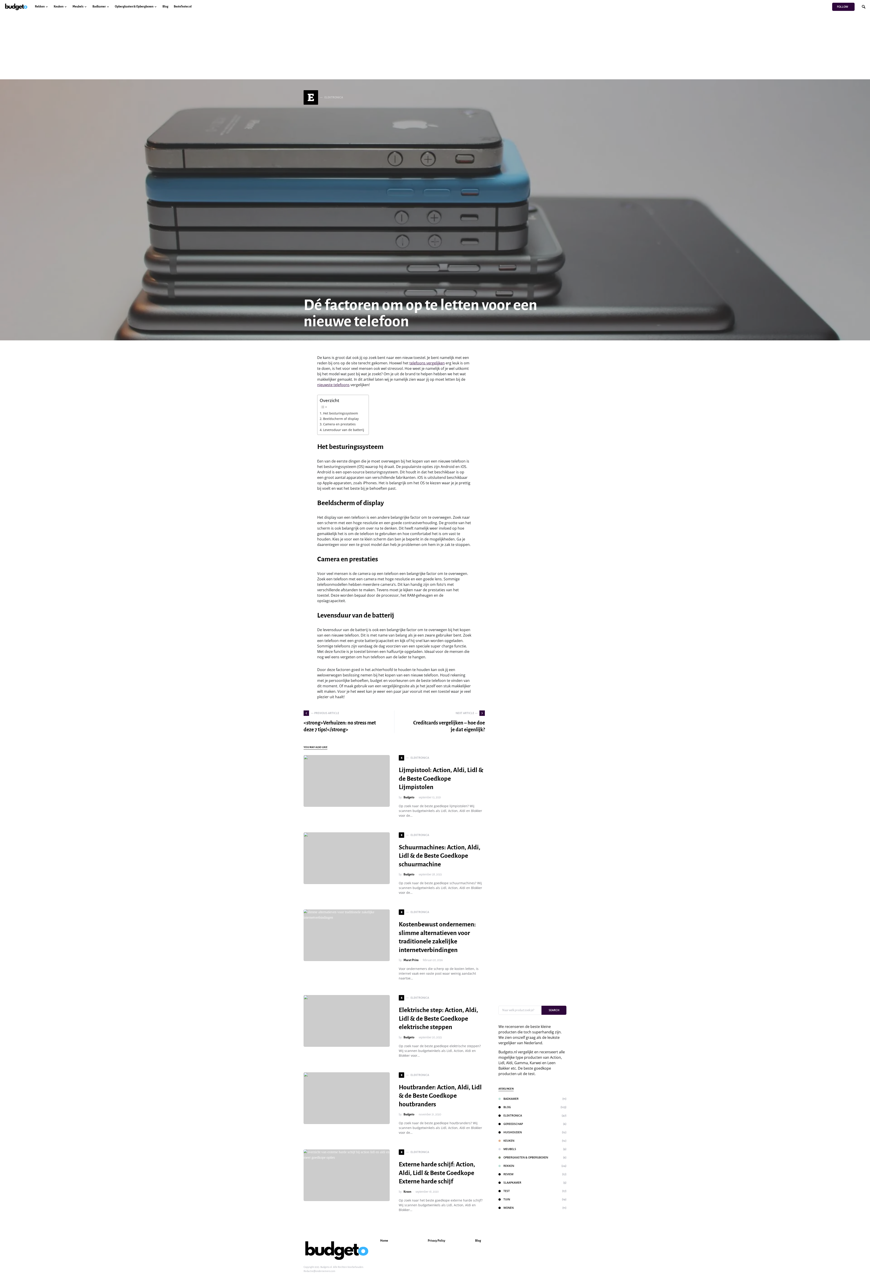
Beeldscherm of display (341, 419)
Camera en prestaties (339, 424)
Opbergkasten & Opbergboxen (525, 1157)
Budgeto (409, 797)
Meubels (509, 1149)
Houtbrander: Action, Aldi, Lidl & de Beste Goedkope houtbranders (440, 1096)
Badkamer (511, 1099)
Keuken (508, 1141)
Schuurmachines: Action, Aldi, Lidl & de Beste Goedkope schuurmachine (439, 856)
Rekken (508, 1166)
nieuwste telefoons (333, 384)
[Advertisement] (435, 47)
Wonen (508, 1208)
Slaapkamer (512, 1183)
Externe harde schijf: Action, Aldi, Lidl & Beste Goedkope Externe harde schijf (437, 1173)
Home (384, 1240)
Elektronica (512, 1115)
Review (508, 1174)
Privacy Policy (436, 1240)
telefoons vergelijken (427, 363)
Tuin (506, 1199)
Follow (842, 7)
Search (554, 1010)
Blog (507, 1107)
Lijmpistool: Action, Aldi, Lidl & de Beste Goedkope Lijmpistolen (441, 778)
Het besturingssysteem (340, 413)
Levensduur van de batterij (343, 430)
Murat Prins (411, 960)
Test (506, 1191)
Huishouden (512, 1132)
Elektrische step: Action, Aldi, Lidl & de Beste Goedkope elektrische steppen (438, 1018)
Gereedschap (513, 1124)
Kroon (407, 1191)
